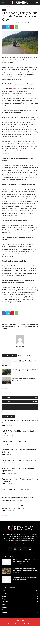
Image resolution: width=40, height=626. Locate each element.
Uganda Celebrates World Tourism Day (24, 361)
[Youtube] (30, 549)
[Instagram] (15, 549)
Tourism (9, 7)
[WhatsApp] (16, 27)
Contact (22, 620)
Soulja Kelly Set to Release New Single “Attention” (19, 460)
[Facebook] (4, 27)
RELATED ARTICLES (9, 356)
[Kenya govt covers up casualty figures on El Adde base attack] (6, 579)
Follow (34, 401)
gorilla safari (18, 151)
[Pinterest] (12, 27)
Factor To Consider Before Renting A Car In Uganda (10, 326)
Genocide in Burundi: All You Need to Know (29, 325)
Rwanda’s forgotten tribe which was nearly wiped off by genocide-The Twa (25, 569)
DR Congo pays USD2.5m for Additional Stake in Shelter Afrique (25, 560)
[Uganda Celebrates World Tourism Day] (6, 363)
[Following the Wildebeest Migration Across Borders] (6, 380)
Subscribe (34, 409)
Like (36, 397)
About (17, 620)
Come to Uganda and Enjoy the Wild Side (25, 370)
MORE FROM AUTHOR (25, 356)
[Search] (37, 2)
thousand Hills (16, 89)
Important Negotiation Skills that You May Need (18, 498)
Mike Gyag (6, 22)
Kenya (3, 383)
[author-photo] (20, 344)
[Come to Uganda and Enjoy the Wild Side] (6, 372)
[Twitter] (8, 27)
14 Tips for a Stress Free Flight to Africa (16, 441)
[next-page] (6, 387)
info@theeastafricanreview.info (23, 544)
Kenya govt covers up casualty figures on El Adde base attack (25, 578)
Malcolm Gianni (6, 500)
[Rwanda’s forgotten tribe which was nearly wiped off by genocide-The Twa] (6, 571)
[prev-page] (3, 387)
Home (3, 7)
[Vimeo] (25, 549)
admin (3, 425)
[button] (3, 2)
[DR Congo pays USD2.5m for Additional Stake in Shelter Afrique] (6, 562)
